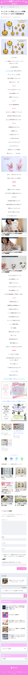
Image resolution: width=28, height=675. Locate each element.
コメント (4, 519)
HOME (14, 668)
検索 (25, 595)
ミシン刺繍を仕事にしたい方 (15, 464)
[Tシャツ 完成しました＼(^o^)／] (6, 442)
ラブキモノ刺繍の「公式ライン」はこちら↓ (14, 378)
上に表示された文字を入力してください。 (12, 562)
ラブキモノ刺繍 (9, 70)
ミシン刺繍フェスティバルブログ (14, 2)
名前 (3, 537)
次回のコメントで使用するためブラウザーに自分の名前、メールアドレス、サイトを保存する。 (14, 555)
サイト (3, 549)
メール (4, 543)
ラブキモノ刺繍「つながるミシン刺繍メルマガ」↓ (14, 401)
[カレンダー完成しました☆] (6, 427)
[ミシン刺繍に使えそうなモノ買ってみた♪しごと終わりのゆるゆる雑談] (18, 427)
